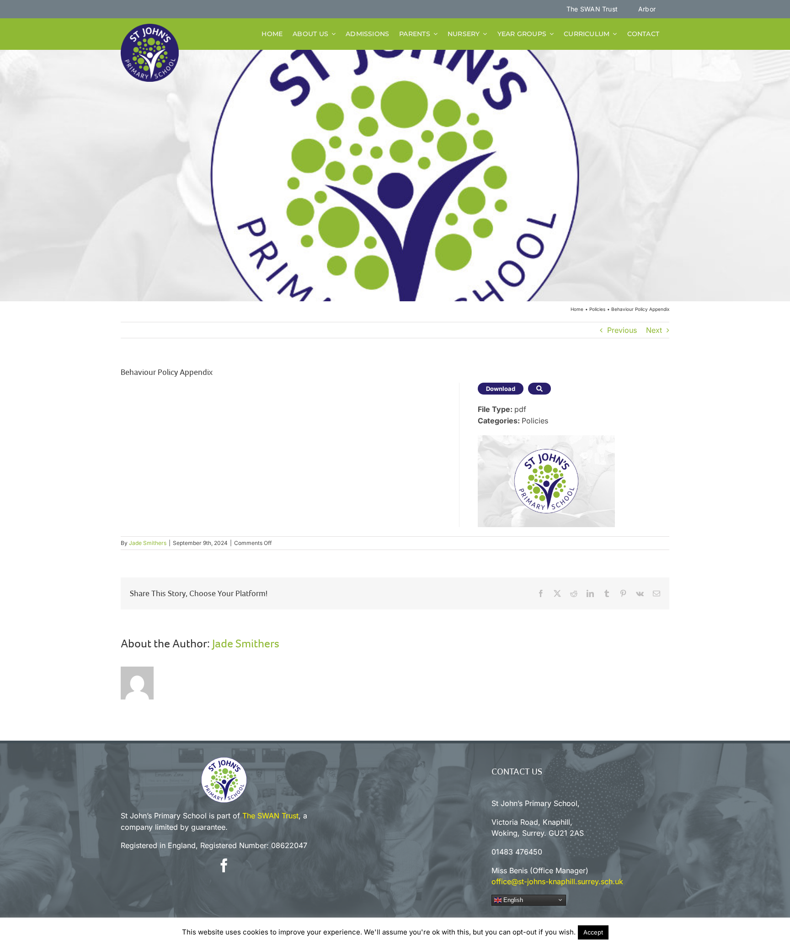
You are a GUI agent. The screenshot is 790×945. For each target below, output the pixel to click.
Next (654, 330)
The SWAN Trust (270, 815)
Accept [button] (593, 932)
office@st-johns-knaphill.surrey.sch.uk (557, 881)
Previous (622, 330)
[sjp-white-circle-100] (224, 760)
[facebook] (224, 865)
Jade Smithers (147, 542)
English (512, 900)
